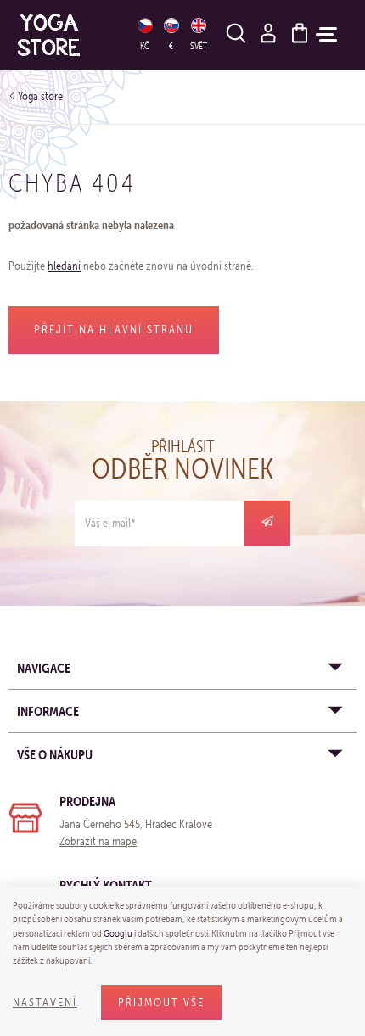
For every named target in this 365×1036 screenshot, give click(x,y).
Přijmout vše (161, 1002)
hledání (64, 266)
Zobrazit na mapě (98, 841)
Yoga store (40, 96)
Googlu (118, 933)
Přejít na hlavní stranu (114, 329)
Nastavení (45, 1002)
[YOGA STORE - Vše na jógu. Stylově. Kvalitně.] (66, 35)
